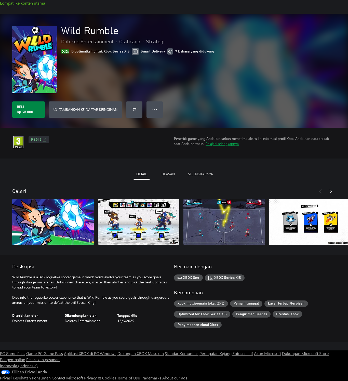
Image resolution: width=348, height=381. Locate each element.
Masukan (156, 353)
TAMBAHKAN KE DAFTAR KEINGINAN (88, 109)
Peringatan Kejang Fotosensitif (226, 353)
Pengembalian (12, 359)
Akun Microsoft (267, 353)
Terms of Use (128, 377)
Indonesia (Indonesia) (19, 365)
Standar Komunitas (181, 353)
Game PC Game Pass (44, 353)
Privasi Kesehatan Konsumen (25, 377)
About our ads (174, 377)
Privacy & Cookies (100, 377)
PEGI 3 (36, 139)
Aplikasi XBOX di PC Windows (90, 353)
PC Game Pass (12, 353)
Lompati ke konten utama (22, 3)
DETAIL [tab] (141, 174)
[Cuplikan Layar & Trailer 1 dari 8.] (53, 222)
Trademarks (151, 377)
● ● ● (154, 109)
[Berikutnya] (331, 191)
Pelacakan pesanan (43, 359)
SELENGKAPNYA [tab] (200, 174)
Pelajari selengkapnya (222, 143)
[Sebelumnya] (320, 191)
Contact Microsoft (67, 377)
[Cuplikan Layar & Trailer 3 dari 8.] (224, 222)
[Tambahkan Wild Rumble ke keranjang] (134, 109)
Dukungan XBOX (132, 353)
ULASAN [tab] (168, 174)
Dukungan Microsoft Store (305, 353)
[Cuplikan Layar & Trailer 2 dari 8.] (138, 222)
